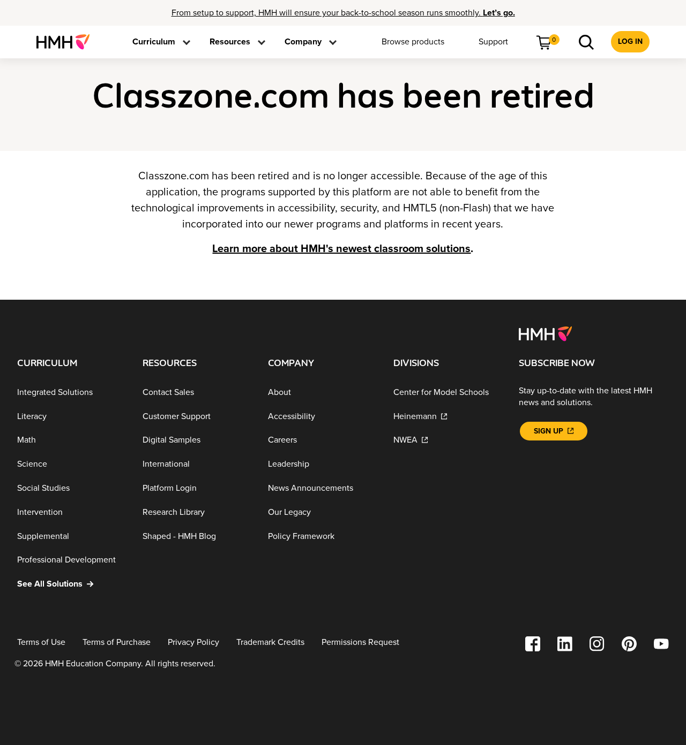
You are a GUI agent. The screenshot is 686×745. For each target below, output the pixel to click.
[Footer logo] (545, 333)
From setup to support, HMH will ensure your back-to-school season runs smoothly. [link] (343, 12)
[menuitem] (67, 42)
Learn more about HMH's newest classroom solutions (341, 248)
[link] (67, 41)
